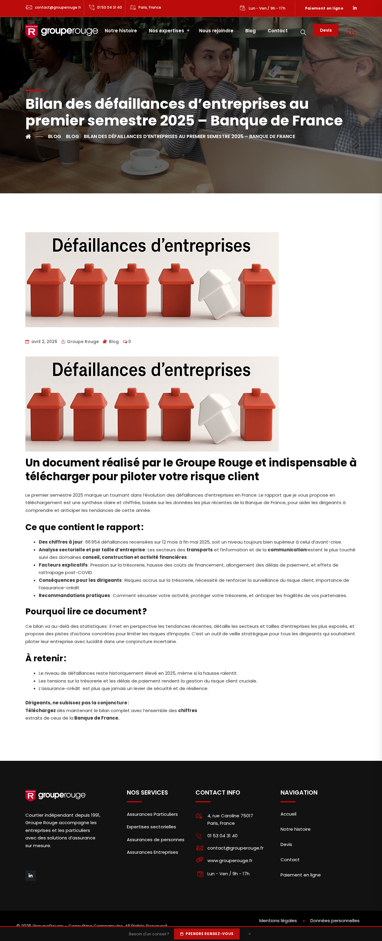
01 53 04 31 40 (109, 7)
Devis (326, 30)
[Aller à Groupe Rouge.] (34, 137)
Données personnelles (335, 920)
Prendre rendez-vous (210, 933)
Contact (278, 30)
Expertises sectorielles (151, 827)
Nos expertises (166, 30)
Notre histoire (121, 30)
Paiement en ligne (324, 8)
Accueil (288, 814)
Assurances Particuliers (152, 814)
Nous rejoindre (216, 30)
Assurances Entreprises (152, 852)
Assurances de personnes (155, 839)
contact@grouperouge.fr (58, 7)
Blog (250, 30)
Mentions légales (278, 920)
